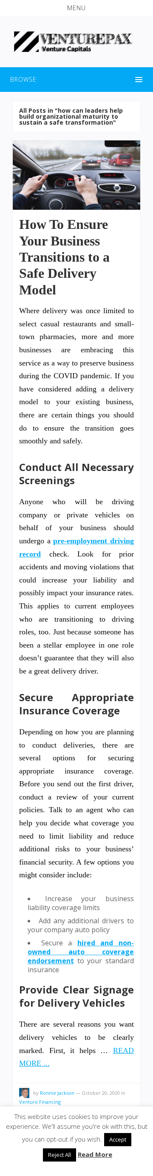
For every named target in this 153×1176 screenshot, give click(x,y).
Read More (95, 1154)
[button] (76, 8)
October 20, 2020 (101, 1093)
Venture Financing (40, 1102)
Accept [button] (117, 1139)
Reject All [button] (59, 1155)
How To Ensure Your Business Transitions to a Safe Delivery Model (64, 257)
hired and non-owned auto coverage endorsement (81, 951)
